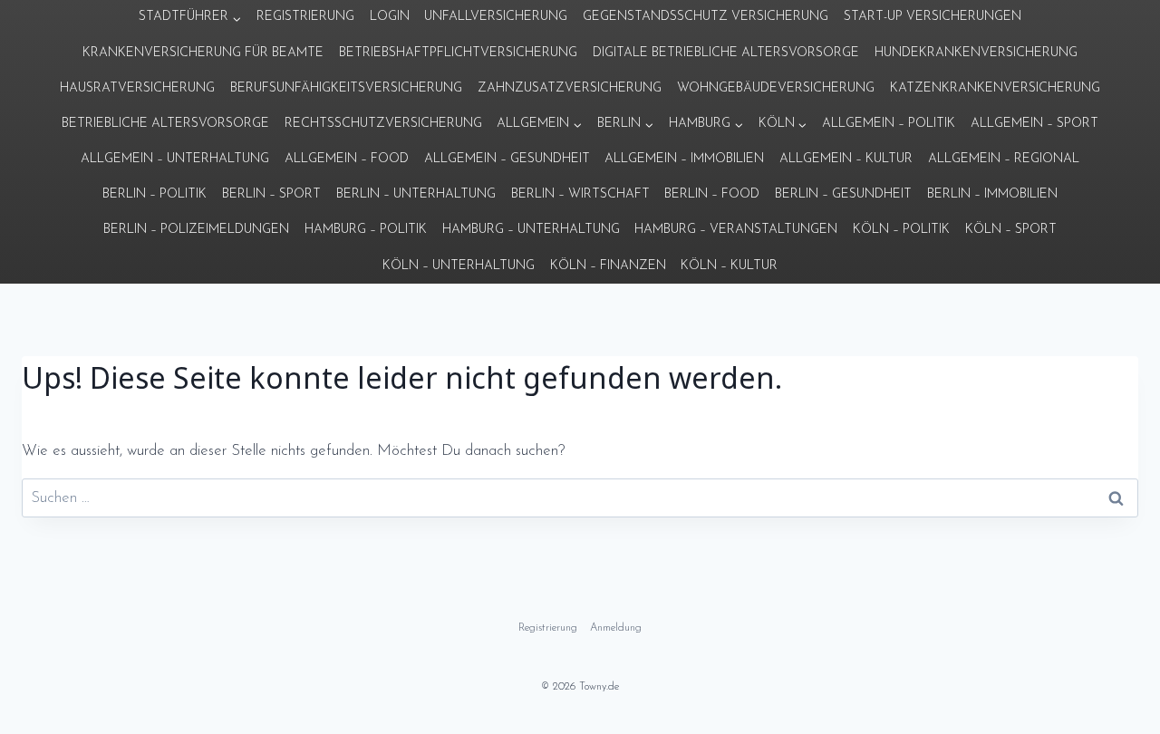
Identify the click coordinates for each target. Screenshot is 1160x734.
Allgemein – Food (347, 159)
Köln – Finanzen (608, 266)
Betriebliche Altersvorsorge (165, 123)
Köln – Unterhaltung (458, 266)
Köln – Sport (1011, 230)
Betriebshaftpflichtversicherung (458, 53)
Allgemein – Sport (1034, 123)
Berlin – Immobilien (992, 194)
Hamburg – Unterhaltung (531, 230)
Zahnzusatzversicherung (570, 88)
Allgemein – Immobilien (684, 159)
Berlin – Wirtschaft (580, 194)
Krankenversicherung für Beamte (203, 53)
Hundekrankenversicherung (976, 53)
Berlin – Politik (154, 194)
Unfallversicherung (495, 17)
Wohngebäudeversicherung (776, 88)
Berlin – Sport (271, 194)
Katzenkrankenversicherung (995, 88)
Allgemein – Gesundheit (507, 159)
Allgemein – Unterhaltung (175, 159)
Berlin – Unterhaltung (416, 194)
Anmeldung (616, 628)
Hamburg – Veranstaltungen (735, 230)
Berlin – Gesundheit (843, 194)
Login (390, 17)
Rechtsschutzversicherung (383, 123)
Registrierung (305, 17)
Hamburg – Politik (365, 230)
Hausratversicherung (137, 88)
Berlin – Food (711, 194)
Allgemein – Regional (1003, 159)
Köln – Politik (901, 230)
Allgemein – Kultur (846, 159)
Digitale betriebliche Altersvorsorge (726, 53)
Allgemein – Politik (888, 123)
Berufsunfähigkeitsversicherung (346, 88)
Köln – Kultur (729, 266)
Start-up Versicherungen (932, 17)
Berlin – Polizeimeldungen (196, 230)
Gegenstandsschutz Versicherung (705, 17)
